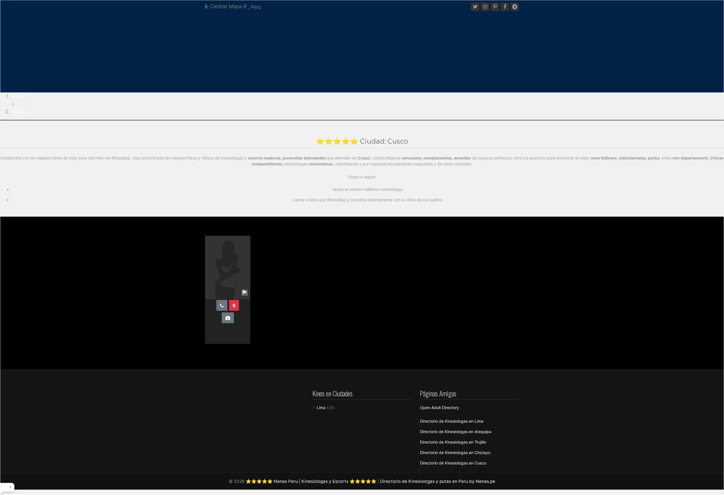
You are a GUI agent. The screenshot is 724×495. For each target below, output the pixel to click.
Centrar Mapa (225, 6)
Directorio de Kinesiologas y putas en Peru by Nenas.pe (437, 481)
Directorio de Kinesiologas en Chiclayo (455, 452)
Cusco (19, 111)
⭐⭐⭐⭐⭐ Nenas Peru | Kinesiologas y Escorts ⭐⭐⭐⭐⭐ (311, 481)
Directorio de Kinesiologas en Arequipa (455, 431)
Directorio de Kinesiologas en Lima (451, 421)
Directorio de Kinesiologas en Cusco (453, 463)
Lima (321, 407)
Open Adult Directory (439, 407)
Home (19, 96)
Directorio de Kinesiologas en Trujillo (453, 442)
